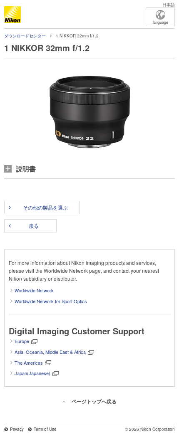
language (160, 22)
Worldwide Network (34, 290)
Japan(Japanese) (32, 373)
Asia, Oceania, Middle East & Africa (50, 351)
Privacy (17, 429)
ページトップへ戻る (94, 401)
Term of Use (45, 429)
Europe (22, 341)
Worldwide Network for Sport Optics (51, 301)
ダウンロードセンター (25, 36)
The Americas (29, 362)
